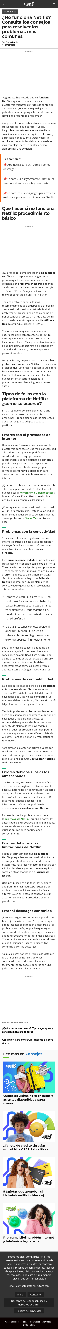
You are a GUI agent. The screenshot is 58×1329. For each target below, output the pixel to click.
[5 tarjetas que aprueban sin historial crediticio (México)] (29, 1186)
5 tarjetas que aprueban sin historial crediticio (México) (24, 1193)
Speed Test (32, 518)
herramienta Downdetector (36, 492)
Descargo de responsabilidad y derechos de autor (29, 1302)
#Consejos (10, 11)
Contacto (35, 1294)
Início (20, 1294)
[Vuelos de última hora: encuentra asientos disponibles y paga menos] (29, 1090)
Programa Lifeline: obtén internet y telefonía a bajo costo (28, 1239)
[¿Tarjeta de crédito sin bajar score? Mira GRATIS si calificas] (29, 1140)
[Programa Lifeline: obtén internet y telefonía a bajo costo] (29, 1232)
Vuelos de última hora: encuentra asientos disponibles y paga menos (28, 1099)
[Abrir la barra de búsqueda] (3, 4)
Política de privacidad (29, 1311)
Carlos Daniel (12, 42)
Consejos (34, 1054)
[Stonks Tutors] (29, 4)
